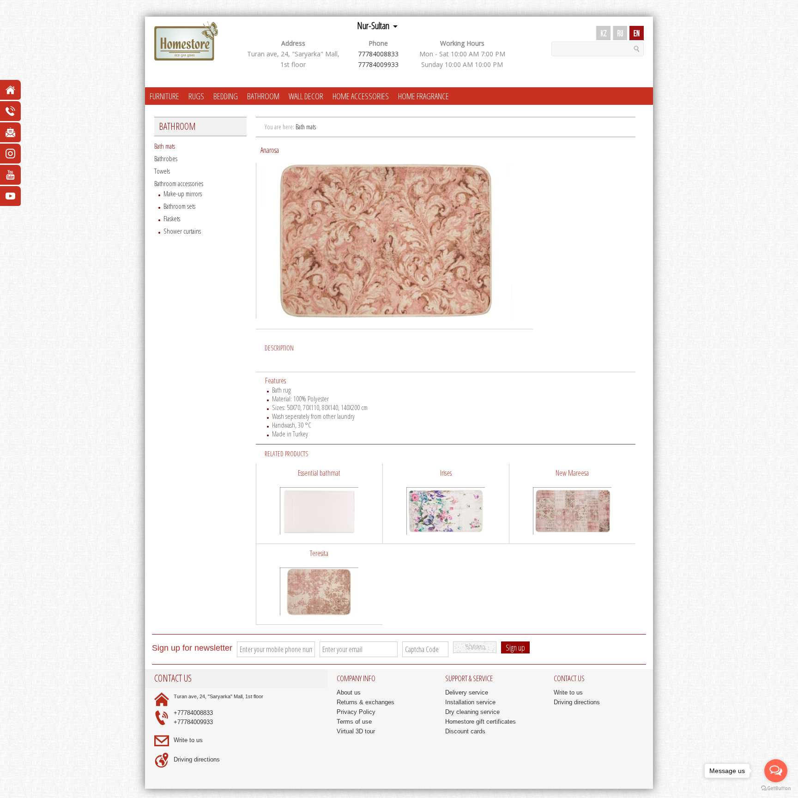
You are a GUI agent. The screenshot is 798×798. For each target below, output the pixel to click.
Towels (162, 170)
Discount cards (465, 731)
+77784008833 (193, 712)
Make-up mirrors (182, 193)
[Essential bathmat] (319, 503)
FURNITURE (164, 96)
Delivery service (466, 692)
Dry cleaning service (472, 711)
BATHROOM (263, 96)
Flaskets (171, 218)
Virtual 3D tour (356, 731)
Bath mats (164, 146)
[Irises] (445, 503)
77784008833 (378, 53)
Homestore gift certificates (480, 721)
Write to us (188, 740)
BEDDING (225, 96)
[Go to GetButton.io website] (776, 789)
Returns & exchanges (365, 702)
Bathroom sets (179, 206)
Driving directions (197, 759)
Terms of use (354, 721)
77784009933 (378, 64)
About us (349, 692)
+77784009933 (193, 722)
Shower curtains (182, 231)
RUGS (196, 96)
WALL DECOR (306, 96)
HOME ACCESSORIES (360, 96)
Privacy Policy (356, 711)
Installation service (470, 702)
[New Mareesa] (572, 503)
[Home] (186, 41)
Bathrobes (165, 158)
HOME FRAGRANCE (423, 96)
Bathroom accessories (178, 183)
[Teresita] (319, 584)
